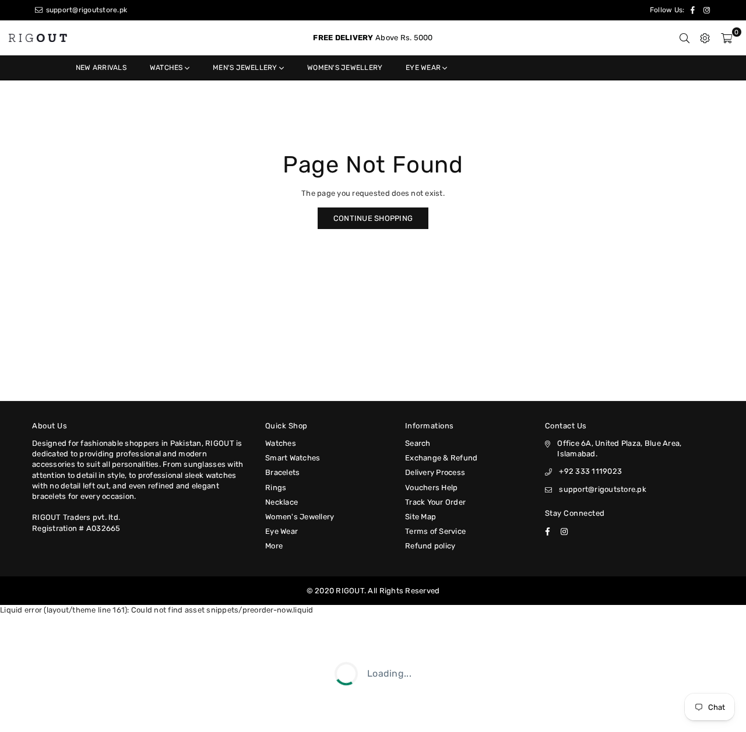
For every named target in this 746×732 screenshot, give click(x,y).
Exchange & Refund (441, 457)
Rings (275, 487)
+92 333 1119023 (590, 471)
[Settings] (705, 38)
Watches (167, 68)
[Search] (684, 38)
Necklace (281, 502)
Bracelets (282, 472)
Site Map (420, 516)
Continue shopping (373, 218)
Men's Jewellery (246, 68)
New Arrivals (101, 68)
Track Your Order (435, 502)
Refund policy (430, 545)
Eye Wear (424, 68)
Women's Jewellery (344, 68)
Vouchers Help (431, 487)
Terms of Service (435, 531)
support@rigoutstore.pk (85, 10)
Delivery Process (435, 472)
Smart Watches (292, 457)
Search (418, 443)
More (274, 545)
